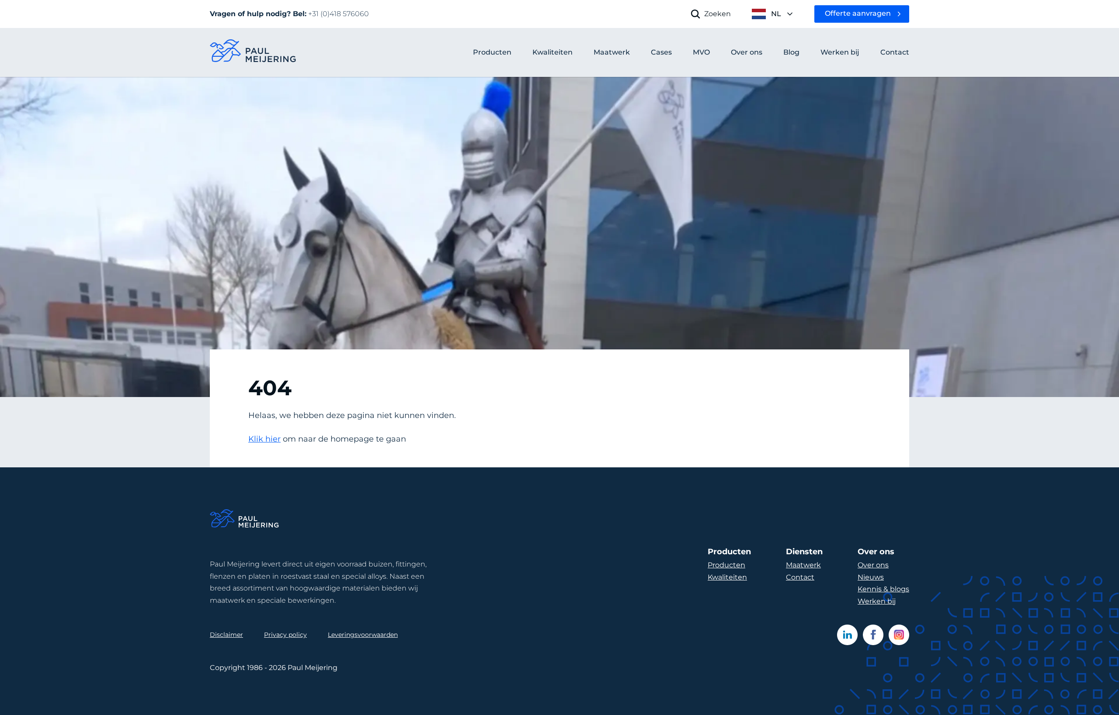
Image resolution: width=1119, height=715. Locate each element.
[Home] (245, 520)
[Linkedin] (847, 635)
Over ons (873, 565)
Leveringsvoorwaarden (363, 635)
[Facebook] (873, 635)
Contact (800, 577)
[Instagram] (899, 635)
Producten (492, 52)
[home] (253, 52)
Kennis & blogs (883, 589)
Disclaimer (226, 635)
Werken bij (877, 601)
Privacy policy (285, 635)
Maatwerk (803, 565)
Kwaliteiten (727, 577)
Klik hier (264, 439)
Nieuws (871, 577)
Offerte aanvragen (858, 13)
